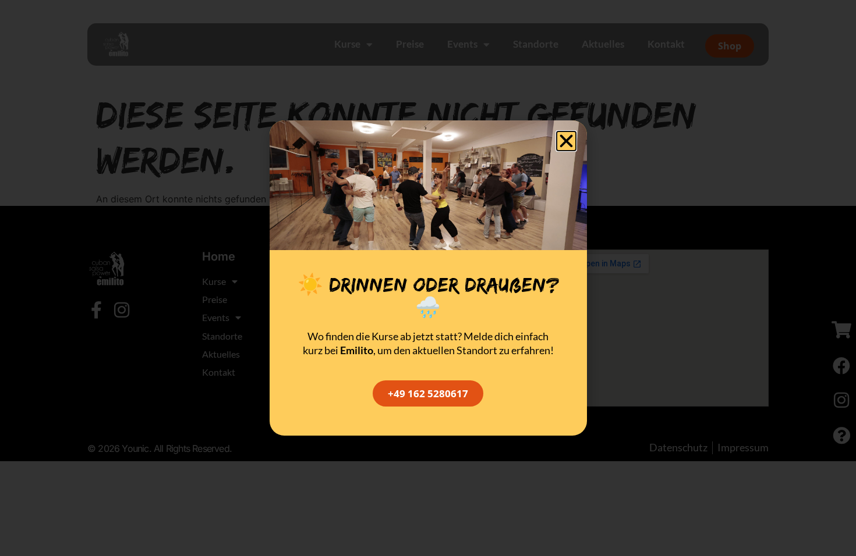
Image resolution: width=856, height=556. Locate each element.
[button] (566, 141)
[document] (428, 278)
